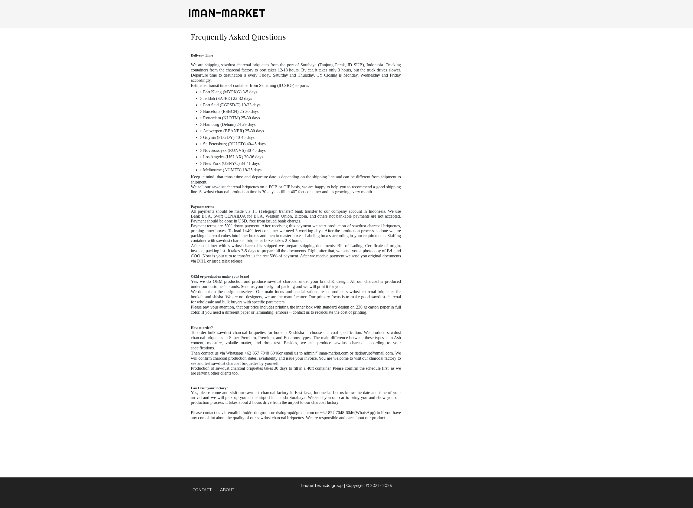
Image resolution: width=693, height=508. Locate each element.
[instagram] (493, 490)
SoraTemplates (344, 495)
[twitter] (478, 490)
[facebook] (471, 490)
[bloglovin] (485, 490)
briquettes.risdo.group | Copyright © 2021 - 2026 (346, 485)
